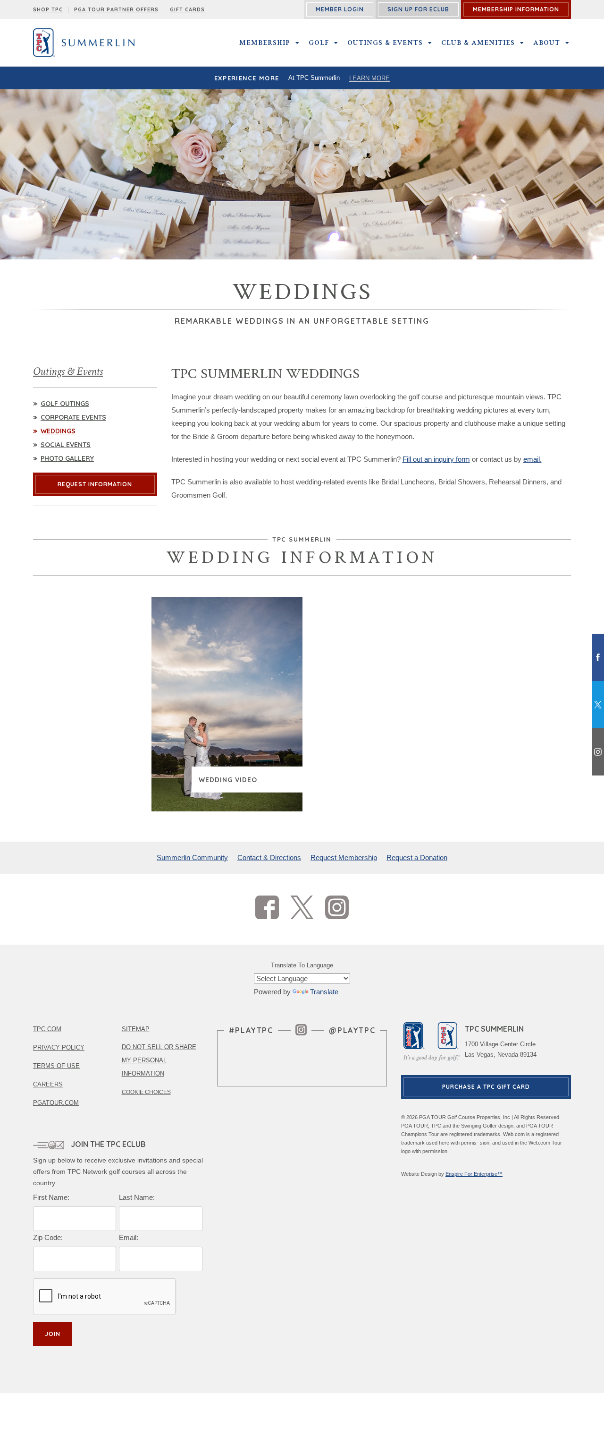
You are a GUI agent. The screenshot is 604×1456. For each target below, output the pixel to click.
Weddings (58, 431)
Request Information (95, 484)
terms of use (56, 1065)
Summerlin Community (192, 857)
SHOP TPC (48, 9)
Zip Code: (48, 1237)
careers (48, 1084)
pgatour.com (56, 1102)
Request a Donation (416, 857)
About (546, 42)
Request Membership (343, 857)
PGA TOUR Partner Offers (116, 9)
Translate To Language (302, 965)
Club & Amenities (478, 42)
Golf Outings (65, 403)
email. (532, 459)
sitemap (136, 1029)
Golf (319, 42)
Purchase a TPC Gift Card (486, 1086)
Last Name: (137, 1197)
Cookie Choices (146, 1092)
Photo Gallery (67, 458)
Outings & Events (385, 42)
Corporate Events (73, 417)
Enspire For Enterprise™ (474, 1174)
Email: (128, 1237)
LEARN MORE (369, 78)
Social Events (66, 444)
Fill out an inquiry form (436, 459)
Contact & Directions (269, 857)
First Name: (51, 1197)
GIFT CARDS (187, 9)
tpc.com (47, 1029)
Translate (324, 992)
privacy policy (58, 1047)
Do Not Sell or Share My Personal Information (159, 1060)
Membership (264, 42)
